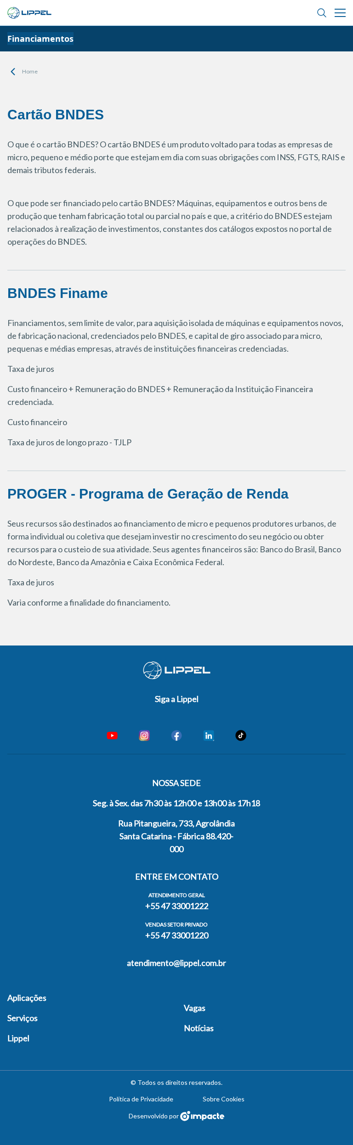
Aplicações (26, 998)
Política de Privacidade (141, 1099)
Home (30, 71)
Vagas (194, 1008)
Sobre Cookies (224, 1099)
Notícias (199, 1028)
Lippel (18, 1038)
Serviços (22, 1018)
